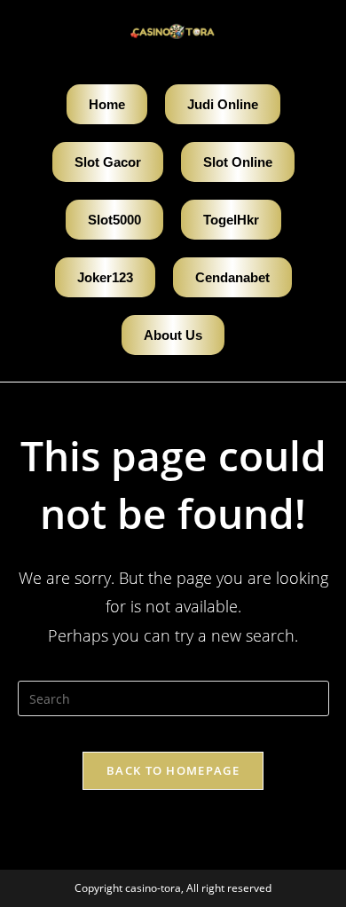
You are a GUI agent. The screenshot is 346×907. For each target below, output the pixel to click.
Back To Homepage (173, 770)
